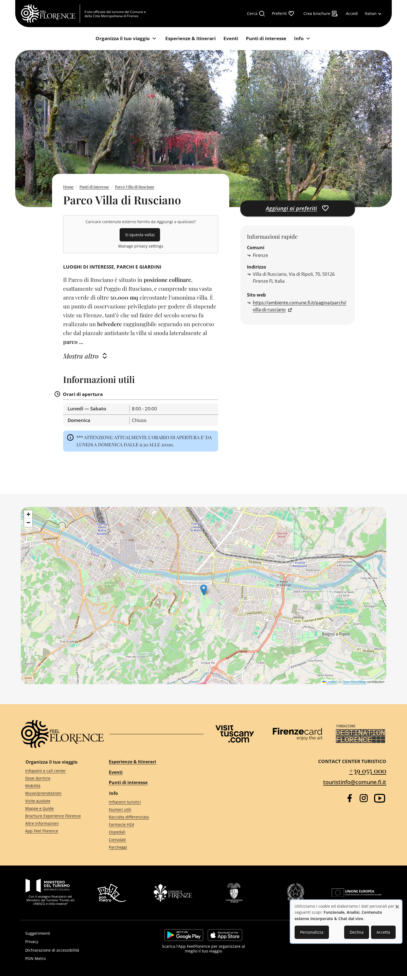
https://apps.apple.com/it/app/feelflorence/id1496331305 (225, 935)
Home (68, 186)
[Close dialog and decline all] (397, 903)
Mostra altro (81, 355)
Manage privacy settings (140, 246)
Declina (357, 932)
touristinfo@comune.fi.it (354, 782)
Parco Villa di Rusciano (134, 186)
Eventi (116, 772)
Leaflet (331, 681)
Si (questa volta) (139, 234)
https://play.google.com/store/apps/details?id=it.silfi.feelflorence (183, 935)
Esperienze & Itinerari (132, 762)
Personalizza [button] (311, 932)
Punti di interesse (94, 186)
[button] (203, 590)
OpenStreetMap (354, 681)
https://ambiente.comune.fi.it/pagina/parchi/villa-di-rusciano (299, 306)
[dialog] (346, 921)
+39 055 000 (367, 770)
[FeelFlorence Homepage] (50, 13)
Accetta (383, 932)
